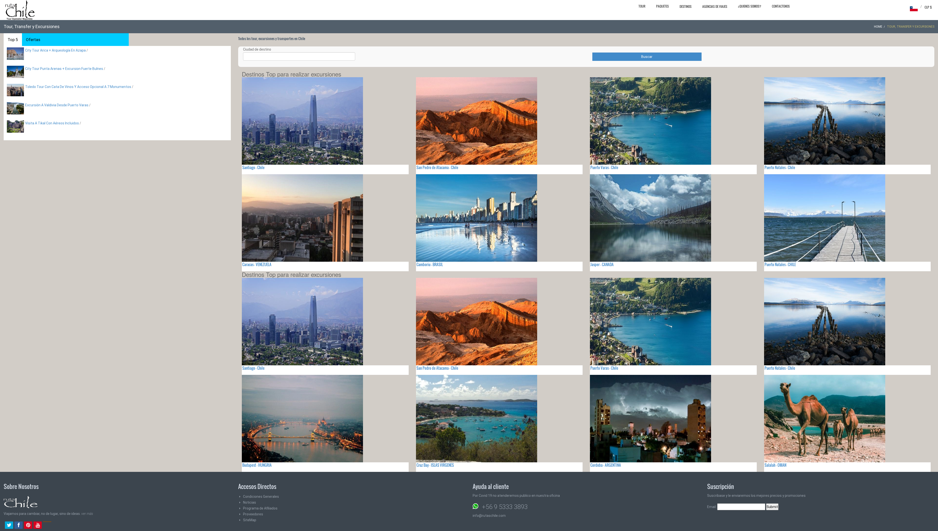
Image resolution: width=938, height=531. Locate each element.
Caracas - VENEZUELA (256, 264)
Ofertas (33, 39)
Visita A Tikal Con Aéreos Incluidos (52, 123)
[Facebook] (18, 525)
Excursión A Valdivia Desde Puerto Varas (56, 105)
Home (878, 26)
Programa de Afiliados (260, 508)
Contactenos (781, 6)
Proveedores (253, 514)
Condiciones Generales (261, 496)
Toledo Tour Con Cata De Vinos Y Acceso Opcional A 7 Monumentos (78, 87)
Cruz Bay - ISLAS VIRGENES (435, 465)
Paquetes (662, 6)
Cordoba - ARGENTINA (605, 465)
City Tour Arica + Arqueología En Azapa (55, 50)
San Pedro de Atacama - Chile (437, 167)
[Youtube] (37, 525)
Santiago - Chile (253, 167)
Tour (642, 6)
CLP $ (928, 7)
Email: (712, 507)
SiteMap (249, 520)
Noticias (249, 502)
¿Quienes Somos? (749, 6)
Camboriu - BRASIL (429, 264)
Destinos (686, 6)
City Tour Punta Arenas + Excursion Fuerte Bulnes (64, 69)
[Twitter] (9, 525)
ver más (87, 514)
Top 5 (13, 39)
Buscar (646, 57)
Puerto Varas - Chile (604, 167)
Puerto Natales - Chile (780, 167)
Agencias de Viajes (714, 6)
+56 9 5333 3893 (505, 506)
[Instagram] (47, 525)
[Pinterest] (28, 525)
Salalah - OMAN (775, 465)
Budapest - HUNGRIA (257, 465)
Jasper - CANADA (602, 264)
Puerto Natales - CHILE (780, 264)
